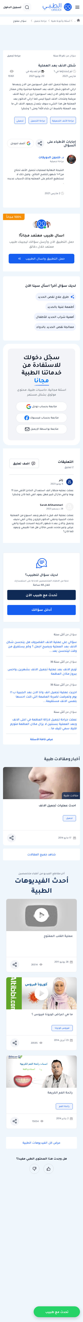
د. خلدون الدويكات (51, 157)
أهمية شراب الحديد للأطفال (55, 317)
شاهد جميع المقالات (41, 854)
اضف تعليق (21, 463)
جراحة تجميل (40, 21)
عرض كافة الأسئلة (41, 739)
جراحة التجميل (38, 120)
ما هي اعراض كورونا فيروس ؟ (52, 1014)
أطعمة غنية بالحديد (60, 307)
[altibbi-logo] (57, 7)
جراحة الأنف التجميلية (63, 120)
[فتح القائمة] (76, 7)
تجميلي (20, 120)
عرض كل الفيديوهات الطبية (41, 1142)
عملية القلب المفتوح (58, 936)
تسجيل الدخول (12, 7)
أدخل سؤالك (41, 609)
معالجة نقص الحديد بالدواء (55, 327)
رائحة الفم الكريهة (60, 1093)
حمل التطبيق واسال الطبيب (45, 258)
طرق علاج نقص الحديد (53, 297)
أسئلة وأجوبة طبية (60, 21)
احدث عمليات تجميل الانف (57, 805)
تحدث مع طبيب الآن (41, 595)
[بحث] (27, 7)
